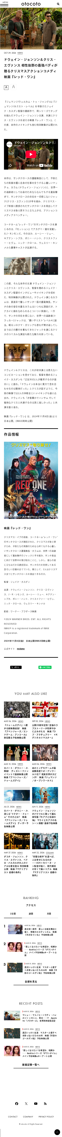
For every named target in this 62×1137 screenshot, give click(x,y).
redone (21, 649)
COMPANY (28, 1116)
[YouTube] (36, 1103)
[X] (26, 1103)
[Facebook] (17, 1103)
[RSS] (45, 1103)
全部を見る (31, 982)
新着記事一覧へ (31, 1065)
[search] (58, 4)
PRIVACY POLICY (46, 1116)
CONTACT (12, 1116)
